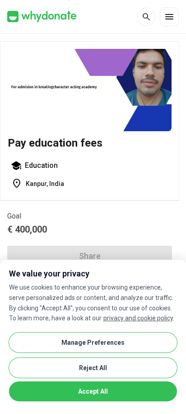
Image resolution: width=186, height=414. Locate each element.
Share (90, 256)
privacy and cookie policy (138, 318)
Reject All (93, 367)
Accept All (93, 391)
